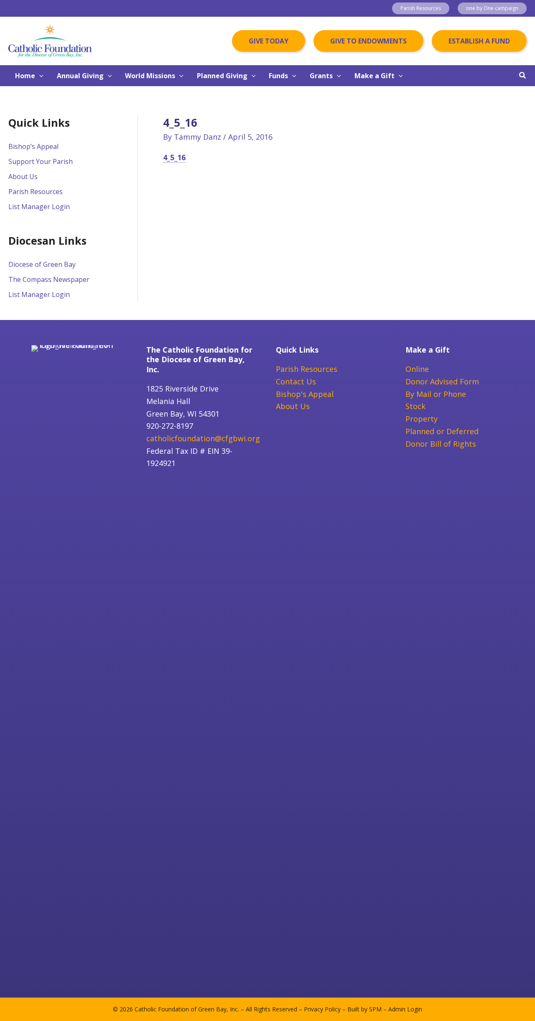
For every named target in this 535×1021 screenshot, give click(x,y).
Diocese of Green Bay (42, 264)
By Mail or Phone (435, 394)
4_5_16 (174, 157)
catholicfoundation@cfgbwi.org (203, 438)
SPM (375, 1009)
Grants (321, 75)
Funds (278, 75)
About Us (23, 176)
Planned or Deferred (442, 431)
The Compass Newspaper (48, 279)
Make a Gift (374, 75)
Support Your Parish (40, 161)
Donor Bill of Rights (440, 444)
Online (417, 369)
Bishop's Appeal (305, 394)
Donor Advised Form (442, 381)
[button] (420, 8)
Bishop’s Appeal (33, 146)
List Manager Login (39, 206)
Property (421, 419)
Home (25, 75)
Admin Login (405, 1009)
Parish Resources (35, 191)
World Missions (150, 75)
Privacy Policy (322, 1009)
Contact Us (296, 381)
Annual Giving (80, 75)
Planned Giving (222, 75)
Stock (415, 406)
